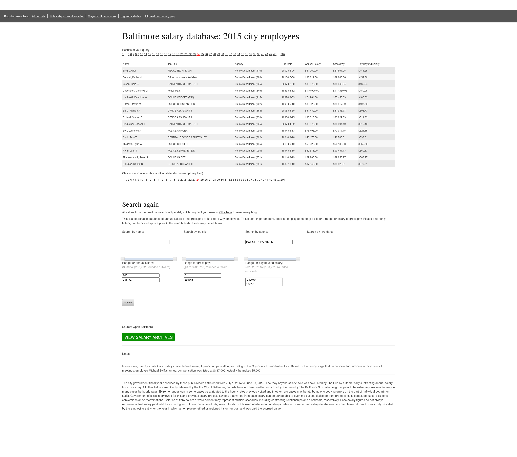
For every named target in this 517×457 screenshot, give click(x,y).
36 (246, 54)
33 (234, 54)
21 (186, 54)
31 (226, 54)
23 (194, 54)
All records (38, 16)
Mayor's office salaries (102, 16)
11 (145, 54)
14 (157, 54)
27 (210, 54)
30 (222, 54)
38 (254, 54)
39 (258, 54)
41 (266, 54)
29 (218, 54)
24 (198, 54)
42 (270, 54)
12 (149, 54)
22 (190, 54)
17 (169, 54)
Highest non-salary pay (160, 16)
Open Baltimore (143, 327)
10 (141, 54)
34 (238, 54)
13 (153, 54)
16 (165, 54)
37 (250, 54)
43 (274, 54)
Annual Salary (313, 63)
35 (242, 54)
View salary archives (148, 337)
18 (173, 54)
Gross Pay (339, 63)
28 (214, 54)
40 (262, 54)
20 (182, 54)
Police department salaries (67, 16)
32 (230, 54)
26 (206, 54)
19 (178, 54)
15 (161, 54)
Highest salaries (131, 16)
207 (283, 54)
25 (202, 54)
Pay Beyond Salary (368, 63)
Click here (225, 212)
